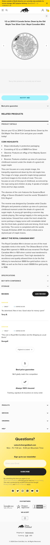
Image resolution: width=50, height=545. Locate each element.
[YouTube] (32, 491)
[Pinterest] (37, 491)
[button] (25, 106)
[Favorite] (47, 16)
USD (30, 536)
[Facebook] (13, 491)
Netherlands (29, 533)
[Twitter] (18, 491)
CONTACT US (6, 5)
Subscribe (25, 472)
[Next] (46, 45)
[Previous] (3, 45)
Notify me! (25, 98)
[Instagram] (23, 491)
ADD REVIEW (40, 294)
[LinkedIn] (27, 491)
